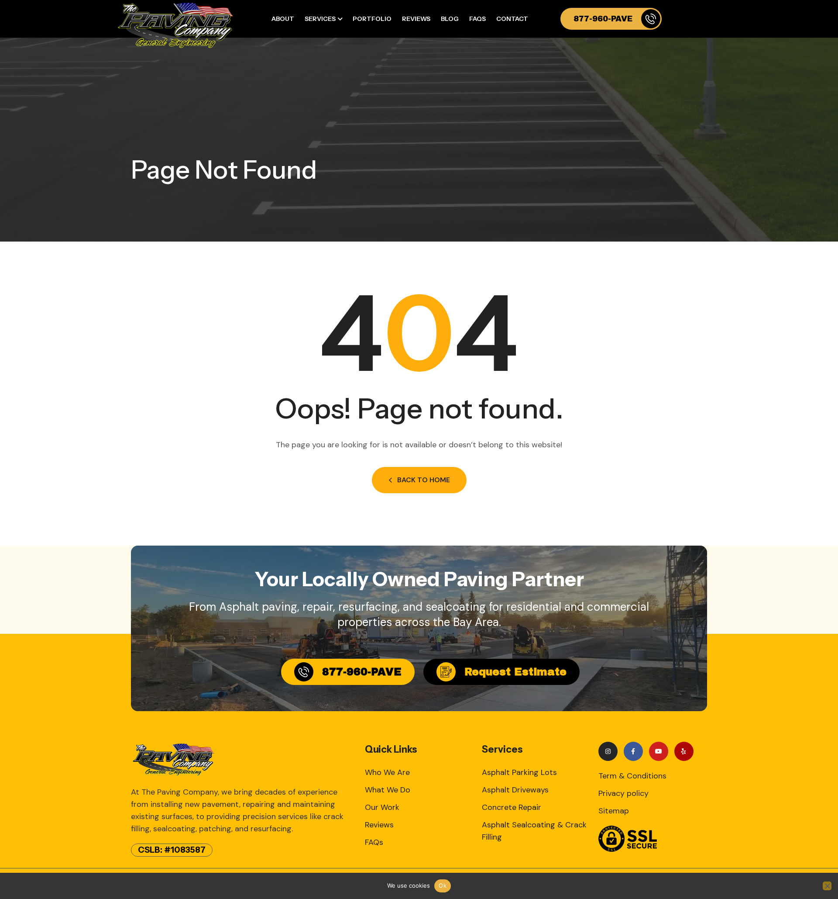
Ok (442, 885)
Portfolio (372, 19)
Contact (512, 19)
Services (320, 19)
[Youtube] (658, 751)
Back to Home (423, 479)
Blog (450, 19)
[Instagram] (608, 751)
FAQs (477, 19)
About (282, 19)
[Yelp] (684, 751)
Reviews (416, 19)
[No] (827, 886)
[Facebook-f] (633, 751)
